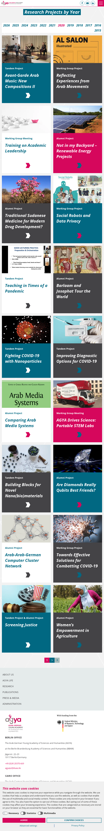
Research (8, 686)
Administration (12, 703)
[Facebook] (82, 3)
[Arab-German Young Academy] (12, 3)
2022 (43, 25)
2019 (70, 25)
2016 (97, 25)
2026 (6, 25)
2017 (88, 25)
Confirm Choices (74, 820)
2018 (79, 25)
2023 (34, 25)
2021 (52, 25)
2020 (61, 25)
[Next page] (52, 660)
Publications (10, 692)
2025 (15, 25)
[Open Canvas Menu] (101, 3)
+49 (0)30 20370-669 (14, 763)
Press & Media (11, 697)
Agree (24, 820)
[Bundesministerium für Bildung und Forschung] (78, 723)
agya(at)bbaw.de (13, 768)
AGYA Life (8, 680)
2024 (24, 25)
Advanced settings (28, 825)
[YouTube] (87, 3)
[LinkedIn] (93, 3)
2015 (97, 30)
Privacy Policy (77, 825)
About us (8, 674)
